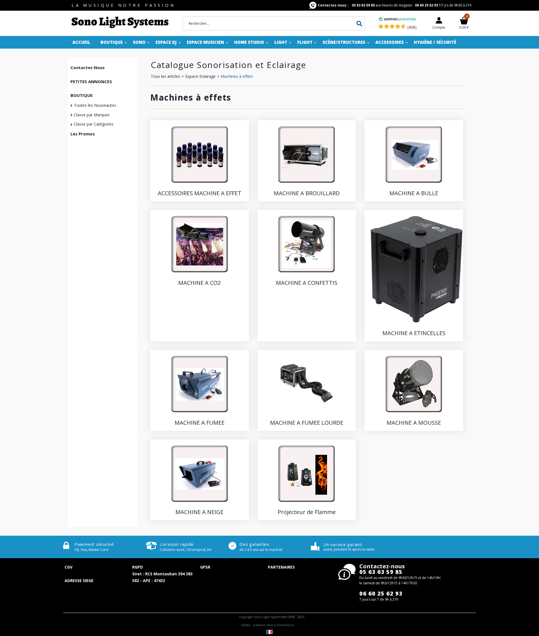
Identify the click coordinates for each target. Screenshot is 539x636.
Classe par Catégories (93, 124)
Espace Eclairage (200, 76)
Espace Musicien (205, 42)
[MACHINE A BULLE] (414, 184)
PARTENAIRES (281, 567)
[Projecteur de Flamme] (306, 503)
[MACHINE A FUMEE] (199, 413)
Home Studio (249, 42)
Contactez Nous (87, 67)
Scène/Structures (344, 42)
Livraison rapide (177, 544)
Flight (304, 42)
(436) (412, 27)
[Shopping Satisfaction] (397, 19)
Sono (139, 42)
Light (280, 42)
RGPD (137, 567)
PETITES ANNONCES (91, 81)
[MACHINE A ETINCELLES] (416, 323)
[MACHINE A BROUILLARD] (306, 184)
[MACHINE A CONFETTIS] (306, 273)
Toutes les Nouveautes (95, 105)
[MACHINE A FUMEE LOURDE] (306, 413)
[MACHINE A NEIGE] (199, 503)
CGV (68, 567)
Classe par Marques (92, 114)
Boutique (112, 42)
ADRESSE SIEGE (79, 580)
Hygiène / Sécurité (435, 42)
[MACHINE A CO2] (199, 273)
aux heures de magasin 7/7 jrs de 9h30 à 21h (395, 5)
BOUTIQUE (81, 95)
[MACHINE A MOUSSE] (414, 413)
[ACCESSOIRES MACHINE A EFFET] (199, 184)
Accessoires (389, 42)
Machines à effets (237, 76)
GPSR (205, 567)
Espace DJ (166, 42)
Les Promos (82, 134)
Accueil (81, 42)
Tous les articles (165, 76)
